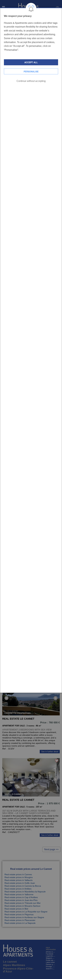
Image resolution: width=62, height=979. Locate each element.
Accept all (31, 62)
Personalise (31, 71)
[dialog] (31, 350)
